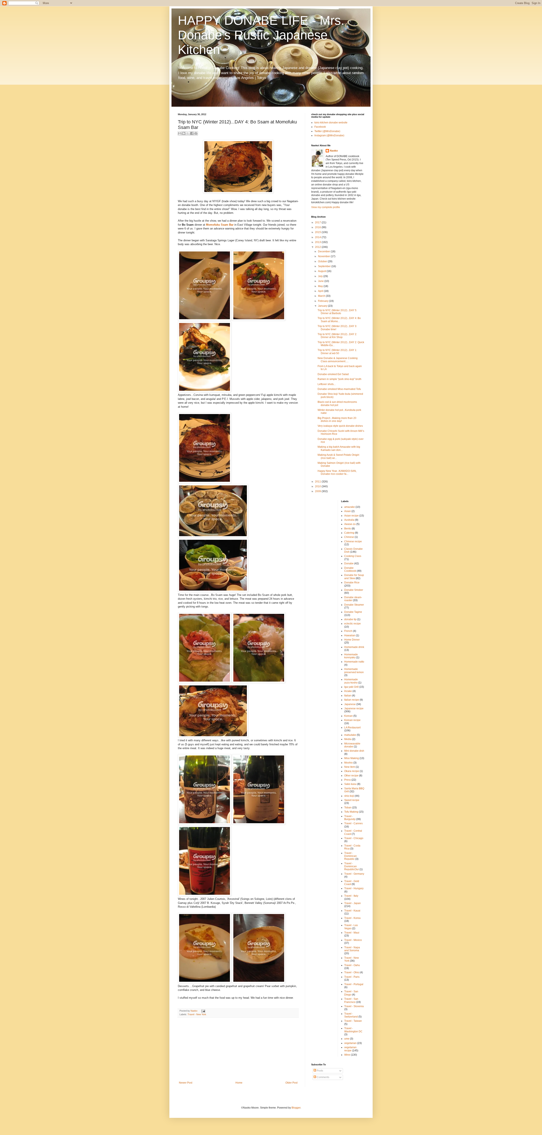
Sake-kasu (350, 784)
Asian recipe (351, 515)
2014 (318, 237)
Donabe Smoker (353, 589)
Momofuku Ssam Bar (220, 224)
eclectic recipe (352, 623)
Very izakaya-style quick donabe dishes (340, 425)
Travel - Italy (351, 895)
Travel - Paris (351, 976)
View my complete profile (325, 207)
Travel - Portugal (353, 984)
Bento (347, 528)
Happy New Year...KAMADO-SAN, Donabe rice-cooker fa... (337, 472)
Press (347, 779)
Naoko (334, 150)
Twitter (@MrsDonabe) (327, 131)
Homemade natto (354, 661)
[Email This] (180, 133)
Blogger (296, 1107)
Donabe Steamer (354, 604)
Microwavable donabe (352, 745)
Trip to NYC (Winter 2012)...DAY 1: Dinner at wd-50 (337, 352)
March (322, 295)
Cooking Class (352, 556)
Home (238, 1082)
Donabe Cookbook (350, 569)
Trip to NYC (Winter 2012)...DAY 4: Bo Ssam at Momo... (339, 320)
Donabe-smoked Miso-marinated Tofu (339, 389)
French (348, 631)
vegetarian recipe (350, 1049)
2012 (318, 247)
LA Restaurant (352, 727)
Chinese (349, 537)
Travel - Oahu (352, 965)
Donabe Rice (351, 582)
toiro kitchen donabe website (330, 122)
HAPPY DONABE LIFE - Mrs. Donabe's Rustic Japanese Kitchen (261, 35)
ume (346, 1038)
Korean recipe (352, 720)
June (321, 281)
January (323, 305)
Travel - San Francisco (351, 1000)
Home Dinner (352, 639)
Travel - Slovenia (354, 1006)
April (321, 291)
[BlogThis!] (184, 133)
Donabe (349, 563)
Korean (348, 715)
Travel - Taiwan (353, 1020)
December (324, 251)
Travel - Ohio (351, 972)
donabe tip (350, 619)
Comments (322, 1077)
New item (349, 766)
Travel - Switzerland (351, 1015)
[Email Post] (202, 1010)
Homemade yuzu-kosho (351, 681)
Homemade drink (354, 647)
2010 (318, 486)
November (324, 256)
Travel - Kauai (352, 910)
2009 (318, 491)
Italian (347, 695)
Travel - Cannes (353, 823)
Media (347, 739)
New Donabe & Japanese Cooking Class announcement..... (338, 360)
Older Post (291, 1082)
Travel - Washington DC (353, 1030)
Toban (347, 807)
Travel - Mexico (353, 940)
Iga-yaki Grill (351, 686)
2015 (318, 232)
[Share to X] (188, 133)
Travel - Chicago (353, 838)
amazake (349, 506)
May (321, 286)
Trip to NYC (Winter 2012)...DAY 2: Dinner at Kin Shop (337, 336)
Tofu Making (351, 811)
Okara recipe (351, 771)
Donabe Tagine (353, 611)
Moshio (348, 762)
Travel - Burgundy (349, 818)
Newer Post (185, 1082)
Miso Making (351, 758)
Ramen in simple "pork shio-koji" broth (339, 379)
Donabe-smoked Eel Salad (333, 374)
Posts (319, 1070)
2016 (318, 227)
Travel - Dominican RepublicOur (351, 866)
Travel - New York (197, 1014)
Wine (347, 1054)
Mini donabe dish (354, 750)
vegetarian (350, 1043)
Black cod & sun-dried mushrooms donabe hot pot (337, 403)
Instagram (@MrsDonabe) (329, 135)
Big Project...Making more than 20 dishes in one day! (337, 420)
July (320, 276)
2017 (318, 222)
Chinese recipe (353, 541)
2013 (318, 242)
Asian (347, 511)
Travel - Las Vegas (351, 927)
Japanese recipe (354, 708)
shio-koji (349, 795)
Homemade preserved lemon (354, 671)
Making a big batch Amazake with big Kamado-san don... (339, 448)
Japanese (350, 704)
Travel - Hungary (354, 888)
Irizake (348, 691)
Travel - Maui (351, 932)
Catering (349, 532)
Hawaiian (349, 635)
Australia (349, 519)
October (323, 261)
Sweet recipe (351, 800)
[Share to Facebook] (192, 133)
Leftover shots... (327, 384)
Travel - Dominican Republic (350, 856)
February (323, 301)
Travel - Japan (352, 903)
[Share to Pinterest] (196, 133)
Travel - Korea (352, 918)
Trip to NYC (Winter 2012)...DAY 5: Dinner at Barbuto (337, 312)
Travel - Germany (354, 873)
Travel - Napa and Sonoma (352, 949)
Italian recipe (351, 699)
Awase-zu (350, 524)
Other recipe (351, 775)
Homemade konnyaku (351, 656)
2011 (318, 481)
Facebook (320, 126)
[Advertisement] (238, 1049)
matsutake (350, 734)
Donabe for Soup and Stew (354, 577)
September (324, 266)
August (322, 271)
